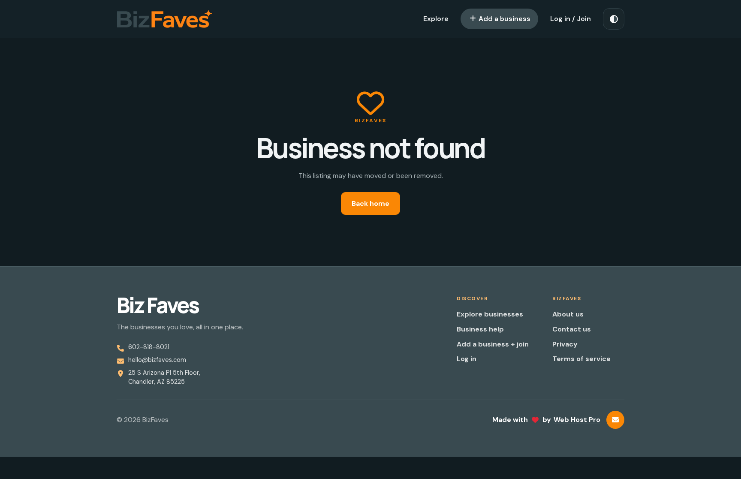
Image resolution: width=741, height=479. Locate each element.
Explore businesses (490, 314)
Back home (370, 203)
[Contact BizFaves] (615, 420)
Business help (480, 329)
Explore (436, 18)
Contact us (571, 329)
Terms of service (581, 358)
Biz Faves (158, 305)
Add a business (503, 18)
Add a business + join (493, 344)
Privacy (565, 344)
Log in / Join (570, 18)
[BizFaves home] (165, 19)
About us (568, 314)
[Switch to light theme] (613, 19)
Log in (466, 358)
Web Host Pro (577, 419)
